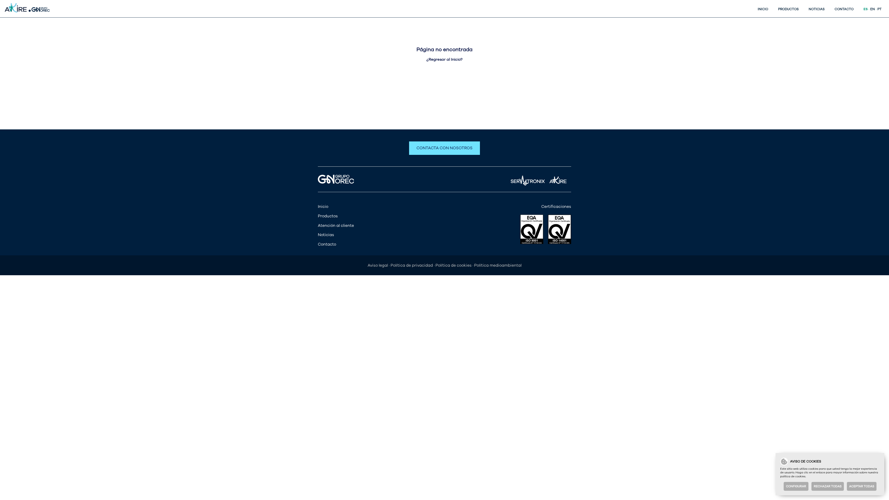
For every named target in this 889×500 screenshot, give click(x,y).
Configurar (796, 486)
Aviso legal (378, 265)
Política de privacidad (412, 265)
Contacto (327, 244)
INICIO (763, 9)
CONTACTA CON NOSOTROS (444, 148)
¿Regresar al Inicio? (444, 59)
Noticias (326, 235)
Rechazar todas (828, 486)
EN (872, 9)
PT (879, 9)
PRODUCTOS (788, 9)
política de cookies (792, 476)
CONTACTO (844, 9)
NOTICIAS (817, 9)
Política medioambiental (498, 265)
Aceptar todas (861, 486)
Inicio (323, 206)
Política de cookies (453, 265)
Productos (328, 216)
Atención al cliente (336, 225)
